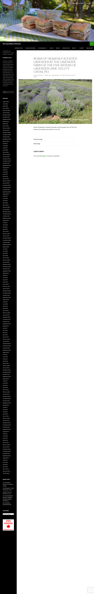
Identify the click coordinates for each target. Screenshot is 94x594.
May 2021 (5, 227)
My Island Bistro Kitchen (12, 44)
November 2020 (7, 240)
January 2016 (6, 367)
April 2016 (5, 361)
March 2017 (6, 337)
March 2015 (6, 389)
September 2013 (7, 429)
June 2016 (5, 356)
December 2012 (7, 449)
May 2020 (5, 253)
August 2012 (6, 458)
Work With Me (66, 48)
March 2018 (6, 310)
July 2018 (5, 301)
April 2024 (5, 150)
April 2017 (5, 334)
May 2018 (5, 306)
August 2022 (6, 194)
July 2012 (5, 460)
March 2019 (6, 284)
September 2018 (7, 297)
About (74, 48)
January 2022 (6, 209)
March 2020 (6, 257)
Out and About (42, 48)
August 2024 (6, 141)
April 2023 (5, 176)
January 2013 (6, 447)
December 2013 (7, 422)
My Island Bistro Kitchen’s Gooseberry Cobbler (8, 484)
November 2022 (7, 187)
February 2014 (6, 418)
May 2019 (5, 279)
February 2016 (6, 365)
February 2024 (6, 154)
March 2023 (6, 178)
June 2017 (5, 330)
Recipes (58, 48)
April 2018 (5, 308)
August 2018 (6, 299)
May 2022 (5, 200)
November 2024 (7, 134)
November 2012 (7, 451)
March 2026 (6, 108)
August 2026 (6, 101)
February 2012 (6, 471)
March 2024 (6, 152)
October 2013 (6, 427)
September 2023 (7, 165)
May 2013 (5, 438)
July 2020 (5, 249)
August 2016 (6, 352)
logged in (44, 156)
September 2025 (7, 119)
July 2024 (5, 143)
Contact (81, 48)
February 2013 (6, 444)
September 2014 (7, 403)
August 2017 (6, 326)
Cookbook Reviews (30, 48)
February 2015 (6, 392)
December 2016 (7, 343)
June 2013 (5, 436)
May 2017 (5, 332)
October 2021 (6, 216)
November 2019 (7, 266)
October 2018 (6, 295)
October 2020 (6, 242)
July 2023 (5, 170)
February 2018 (6, 312)
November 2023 (7, 161)
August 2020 (6, 246)
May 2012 (5, 464)
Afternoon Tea (19, 48)
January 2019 (6, 288)
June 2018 (5, 304)
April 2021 (5, 229)
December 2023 (7, 159)
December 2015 (7, 370)
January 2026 (6, 112)
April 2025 (5, 123)
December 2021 (7, 211)
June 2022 (5, 198)
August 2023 (6, 167)
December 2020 (7, 238)
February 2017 (6, 339)
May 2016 (5, 359)
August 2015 (6, 378)
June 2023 (5, 172)
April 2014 (5, 414)
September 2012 (7, 455)
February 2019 (6, 286)
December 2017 (7, 317)
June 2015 (5, 383)
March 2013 (6, 442)
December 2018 (7, 290)
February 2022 (6, 207)
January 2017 (6, 341)
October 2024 (6, 137)
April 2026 (5, 106)
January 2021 (6, 235)
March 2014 (6, 416)
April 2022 (5, 202)
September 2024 (7, 139)
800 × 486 (48, 75)
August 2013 (6, 431)
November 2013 (7, 425)
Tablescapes (89, 48)
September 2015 (7, 376)
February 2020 (6, 260)
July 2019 (5, 275)
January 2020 (6, 262)
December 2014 (7, 396)
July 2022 (5, 196)
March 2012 (6, 469)
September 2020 (7, 244)
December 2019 (7, 264)
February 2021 (6, 233)
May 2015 (5, 385)
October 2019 (6, 268)
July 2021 (5, 222)
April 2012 (5, 466)
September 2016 (7, 350)
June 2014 (5, 409)
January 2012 (6, 473)
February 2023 (6, 181)
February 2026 (6, 110)
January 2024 (6, 156)
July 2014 (5, 407)
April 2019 (5, 282)
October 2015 (6, 374)
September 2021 (7, 218)
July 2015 (5, 381)
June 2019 (5, 277)
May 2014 (5, 411)
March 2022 (6, 205)
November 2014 (7, 398)
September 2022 (7, 192)
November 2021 (7, 213)
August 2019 (6, 273)
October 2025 (6, 117)
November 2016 (7, 345)
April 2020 (5, 255)
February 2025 (6, 128)
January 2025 (6, 130)
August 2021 (6, 220)
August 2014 (6, 405)
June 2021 (5, 224)
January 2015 (6, 394)
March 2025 (6, 126)
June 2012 (5, 462)
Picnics (52, 48)
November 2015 (7, 372)
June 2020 (5, 251)
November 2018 (7, 293)
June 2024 (5, 145)
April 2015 (5, 387)
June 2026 (5, 104)
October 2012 (6, 453)
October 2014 (6, 400)
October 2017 (6, 321)
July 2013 (5, 433)
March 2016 (6, 363)
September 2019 (7, 271)
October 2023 (6, 163)
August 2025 (6, 121)
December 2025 (7, 115)
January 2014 (6, 420)
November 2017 (7, 319)
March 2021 (6, 231)
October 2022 (6, 189)
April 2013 (5, 440)
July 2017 (5, 328)
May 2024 (5, 148)
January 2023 (6, 183)
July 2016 (5, 354)
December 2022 (7, 185)
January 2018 (6, 315)
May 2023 (5, 174)
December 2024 (7, 132)
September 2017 (7, 323)
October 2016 (6, 348)
